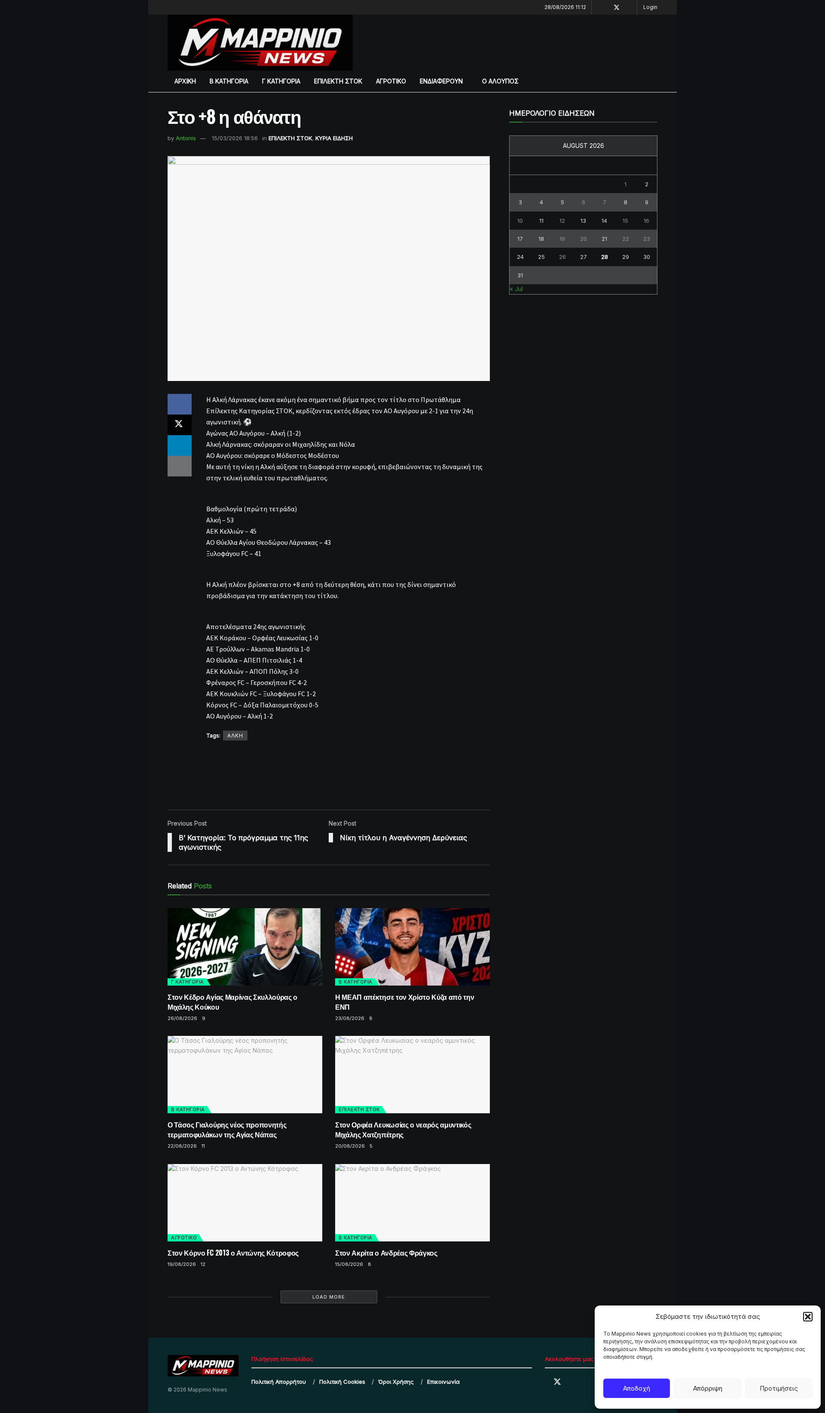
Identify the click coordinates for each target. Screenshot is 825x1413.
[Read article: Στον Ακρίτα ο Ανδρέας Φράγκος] (412, 1202)
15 (625, 220)
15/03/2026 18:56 (235, 138)
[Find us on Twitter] (617, 7)
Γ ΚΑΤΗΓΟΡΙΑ (281, 81)
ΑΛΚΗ (235, 735)
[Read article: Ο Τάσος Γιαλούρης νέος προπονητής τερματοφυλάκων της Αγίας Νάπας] (245, 1074)
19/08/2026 (182, 1264)
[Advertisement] (521, 41)
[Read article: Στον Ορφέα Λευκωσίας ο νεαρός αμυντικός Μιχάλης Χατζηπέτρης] (412, 1074)
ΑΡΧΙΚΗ (185, 81)
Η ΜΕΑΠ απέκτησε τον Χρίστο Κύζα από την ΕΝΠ (404, 1001)
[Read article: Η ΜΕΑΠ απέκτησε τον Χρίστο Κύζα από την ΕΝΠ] (412, 947)
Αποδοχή (636, 1388)
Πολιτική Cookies (342, 1381)
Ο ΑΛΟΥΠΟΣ (500, 81)
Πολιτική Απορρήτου (278, 1381)
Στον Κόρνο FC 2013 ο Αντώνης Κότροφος (233, 1252)
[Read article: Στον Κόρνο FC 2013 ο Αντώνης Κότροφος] (245, 1202)
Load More (328, 1297)
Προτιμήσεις (779, 1388)
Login (650, 7)
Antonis (186, 138)
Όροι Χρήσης (396, 1381)
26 (562, 256)
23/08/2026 (349, 1018)
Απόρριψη (707, 1388)
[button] (808, 1316)
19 (562, 238)
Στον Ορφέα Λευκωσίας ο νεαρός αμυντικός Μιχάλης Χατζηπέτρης (403, 1129)
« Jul (516, 288)
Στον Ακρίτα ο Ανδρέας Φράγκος (386, 1252)
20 (583, 238)
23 (646, 238)
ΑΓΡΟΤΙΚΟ (391, 81)
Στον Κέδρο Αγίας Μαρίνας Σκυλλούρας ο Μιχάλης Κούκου (232, 1001)
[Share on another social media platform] (180, 466)
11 (203, 1146)
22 (625, 238)
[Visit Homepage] (260, 43)
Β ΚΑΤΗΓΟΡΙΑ (229, 81)
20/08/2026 (350, 1146)
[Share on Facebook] (180, 404)
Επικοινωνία (443, 1381)
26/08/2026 (182, 1018)
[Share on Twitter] (180, 425)
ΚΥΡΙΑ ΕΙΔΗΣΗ (334, 138)
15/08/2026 (349, 1264)
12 (203, 1264)
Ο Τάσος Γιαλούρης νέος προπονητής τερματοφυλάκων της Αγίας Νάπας (227, 1129)
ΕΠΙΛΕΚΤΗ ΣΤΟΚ (338, 81)
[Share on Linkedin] (180, 445)
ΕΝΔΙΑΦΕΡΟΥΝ (441, 81)
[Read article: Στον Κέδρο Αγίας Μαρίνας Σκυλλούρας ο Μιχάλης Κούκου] (245, 947)
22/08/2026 (182, 1146)
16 (646, 220)
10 (520, 220)
